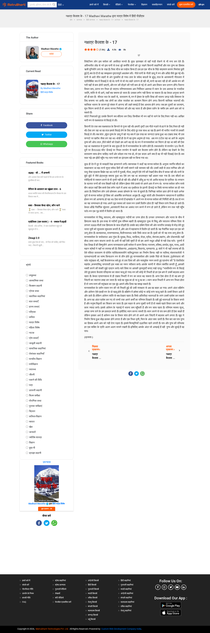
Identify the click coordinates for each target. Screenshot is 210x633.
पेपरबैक (131, 4)
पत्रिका (32, 311)
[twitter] (170, 587)
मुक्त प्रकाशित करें (186, 4)
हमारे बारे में (94, 4)
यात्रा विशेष (34, 322)
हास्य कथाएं (34, 306)
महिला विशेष (34, 327)
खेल (31, 426)
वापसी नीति (26, 597)
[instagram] (164, 587)
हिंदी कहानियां (126, 580)
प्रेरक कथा (34, 291)
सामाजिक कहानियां (37, 348)
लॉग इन (201, 4)
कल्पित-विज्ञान (35, 416)
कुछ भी (32, 447)
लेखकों (57, 593)
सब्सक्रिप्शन (157, 4)
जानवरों (32, 432)
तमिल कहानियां (126, 606)
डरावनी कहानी (35, 390)
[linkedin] (183, 587)
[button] (54, 4)
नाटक (31, 332)
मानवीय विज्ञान (35, 358)
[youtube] (177, 587)
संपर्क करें (171, 4)
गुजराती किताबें (93, 589)
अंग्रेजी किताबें (93, 580)
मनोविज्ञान (33, 364)
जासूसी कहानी (35, 343)
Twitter (48, 134)
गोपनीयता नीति (27, 589)
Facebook (48, 125)
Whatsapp (48, 144)
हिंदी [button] (60, 4)
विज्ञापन (144, 4)
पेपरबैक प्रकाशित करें (63, 602)
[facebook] (157, 587)
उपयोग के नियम (28, 593)
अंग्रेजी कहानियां (127, 593)
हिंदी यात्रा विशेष (47, 92)
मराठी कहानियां (126, 589)
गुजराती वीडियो (60, 589)
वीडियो (118, 4)
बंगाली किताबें (93, 606)
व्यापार (32, 421)
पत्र (31, 385)
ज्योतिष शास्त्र (35, 437)
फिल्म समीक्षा (34, 395)
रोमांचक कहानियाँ (36, 353)
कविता (32, 317)
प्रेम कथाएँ (33, 338)
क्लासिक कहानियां (37, 296)
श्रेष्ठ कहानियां (60, 580)
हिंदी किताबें (92, 585)
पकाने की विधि (35, 379)
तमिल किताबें (92, 597)
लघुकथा (32, 275)
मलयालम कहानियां (127, 602)
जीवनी (32, 374)
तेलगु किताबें (92, 602)
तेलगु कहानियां (126, 610)
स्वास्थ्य (32, 369)
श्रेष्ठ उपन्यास (60, 585)
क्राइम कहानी (35, 453)
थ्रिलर (32, 411)
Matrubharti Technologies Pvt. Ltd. (53, 629)
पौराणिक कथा (35, 400)
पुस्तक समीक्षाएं (35, 405)
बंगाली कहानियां (126, 597)
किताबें (106, 4)
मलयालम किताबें (94, 610)
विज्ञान (32, 442)
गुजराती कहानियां (127, 585)
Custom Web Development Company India (121, 629)
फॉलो (51, 54)
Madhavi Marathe (50, 48)
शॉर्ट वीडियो (59, 597)
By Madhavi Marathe (50, 88)
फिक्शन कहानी (35, 285)
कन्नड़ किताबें (93, 615)
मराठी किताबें (92, 593)
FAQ (24, 602)
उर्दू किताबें (91, 619)
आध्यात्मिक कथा (36, 280)
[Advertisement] (46, 552)
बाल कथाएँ (33, 301)
